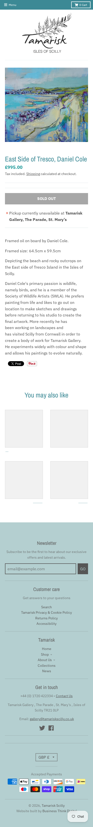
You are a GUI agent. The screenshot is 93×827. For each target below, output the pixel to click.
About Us (45, 660)
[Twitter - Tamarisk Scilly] (42, 728)
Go (83, 568)
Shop (45, 654)
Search (46, 607)
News (46, 671)
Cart (83, 5)
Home (46, 649)
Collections (47, 665)
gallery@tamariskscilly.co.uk (52, 719)
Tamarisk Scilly (53, 805)
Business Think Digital (59, 811)
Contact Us (64, 696)
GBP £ (44, 757)
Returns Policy (46, 618)
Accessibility (46, 623)
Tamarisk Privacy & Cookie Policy (46, 612)
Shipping (33, 174)
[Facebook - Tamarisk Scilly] (51, 728)
